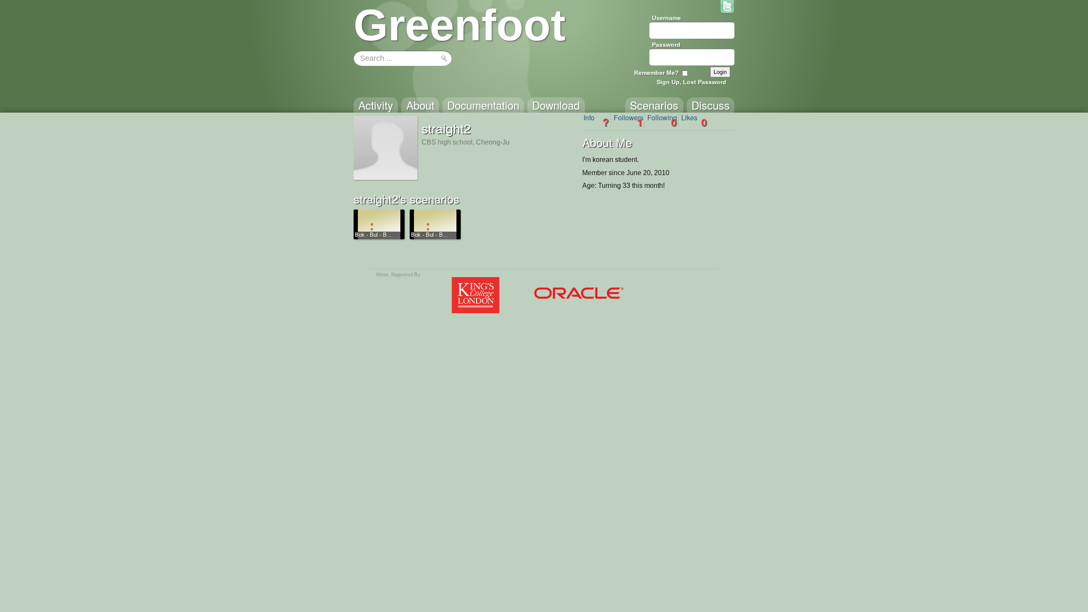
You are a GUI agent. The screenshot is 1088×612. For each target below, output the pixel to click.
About (381, 274)
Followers (628, 120)
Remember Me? (656, 72)
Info (596, 120)
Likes (694, 120)
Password (666, 44)
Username (666, 17)
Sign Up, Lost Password (691, 82)
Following (662, 120)
